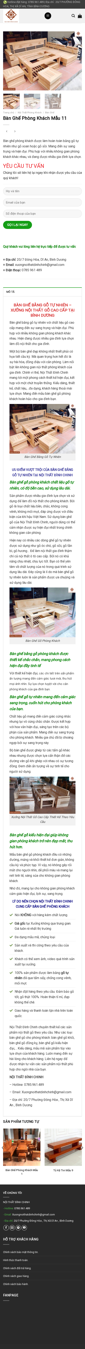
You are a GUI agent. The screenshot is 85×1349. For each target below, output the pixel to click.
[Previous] (10, 61)
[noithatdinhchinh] (20, 16)
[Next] (75, 61)
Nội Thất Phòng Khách (30, 112)
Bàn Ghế (49, 112)
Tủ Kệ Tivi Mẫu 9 (63, 1170)
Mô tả (10, 291)
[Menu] (48, 15)
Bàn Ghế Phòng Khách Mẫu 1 (22, 1171)
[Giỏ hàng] (80, 15)
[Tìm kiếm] (73, 16)
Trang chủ (8, 112)
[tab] (42, 291)
